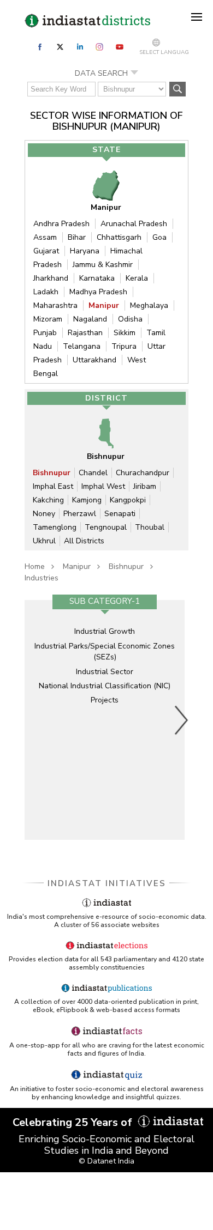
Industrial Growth (104, 631)
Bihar (77, 237)
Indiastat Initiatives (107, 883)
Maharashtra (55, 305)
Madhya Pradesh (98, 292)
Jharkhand (50, 278)
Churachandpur (142, 473)
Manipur (103, 305)
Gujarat (46, 251)
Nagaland (90, 319)
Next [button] (182, 720)
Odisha (130, 319)
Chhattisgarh (119, 237)
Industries (41, 578)
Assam (45, 237)
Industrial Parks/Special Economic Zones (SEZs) (104, 651)
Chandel (93, 473)
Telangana (81, 346)
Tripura (124, 346)
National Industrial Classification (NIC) (104, 686)
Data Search (101, 73)
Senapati (119, 513)
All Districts (84, 541)
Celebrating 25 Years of (74, 1122)
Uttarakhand (94, 360)
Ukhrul (44, 541)
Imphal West (103, 486)
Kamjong (87, 500)
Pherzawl (79, 513)
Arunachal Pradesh (133, 224)
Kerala (137, 278)
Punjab (45, 333)
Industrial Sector (104, 671)
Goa (159, 237)
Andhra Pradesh (61, 224)
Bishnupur (51, 473)
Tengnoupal (106, 527)
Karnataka (97, 278)
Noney (44, 513)
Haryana (84, 251)
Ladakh (45, 292)
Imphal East (53, 486)
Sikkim (124, 333)
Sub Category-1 (104, 601)
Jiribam (144, 486)
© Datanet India (106, 1161)
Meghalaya (149, 305)
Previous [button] (33, 720)
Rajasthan (85, 333)
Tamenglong (54, 527)
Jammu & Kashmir (103, 264)
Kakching (48, 500)
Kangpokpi (128, 500)
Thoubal (149, 527)
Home (35, 566)
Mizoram (47, 319)
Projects (105, 700)
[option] (105, 720)
